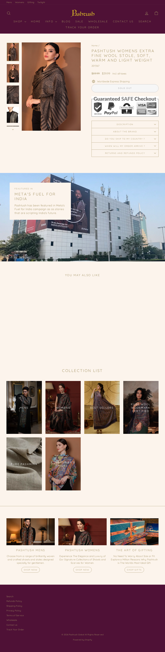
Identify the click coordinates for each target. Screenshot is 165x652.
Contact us (11, 625)
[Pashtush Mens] (30, 531)
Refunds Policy (14, 601)
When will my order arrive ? (125, 146)
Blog (66, 21)
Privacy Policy (13, 610)
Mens (9, 2)
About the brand (125, 131)
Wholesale (98, 21)
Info (49, 21)
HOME (35, 21)
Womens (19, 2)
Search (145, 21)
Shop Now (30, 570)
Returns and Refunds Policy (125, 153)
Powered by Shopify (82, 639)
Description (125, 124)
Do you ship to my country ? (125, 139)
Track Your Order (82, 27)
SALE (79, 21)
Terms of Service (15, 615)
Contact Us (123, 21)
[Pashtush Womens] (82, 531)
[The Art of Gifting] (134, 531)
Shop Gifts (134, 570)
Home (95, 45)
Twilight (41, 2)
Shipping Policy (14, 606)
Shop (19, 21)
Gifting (30, 2)
